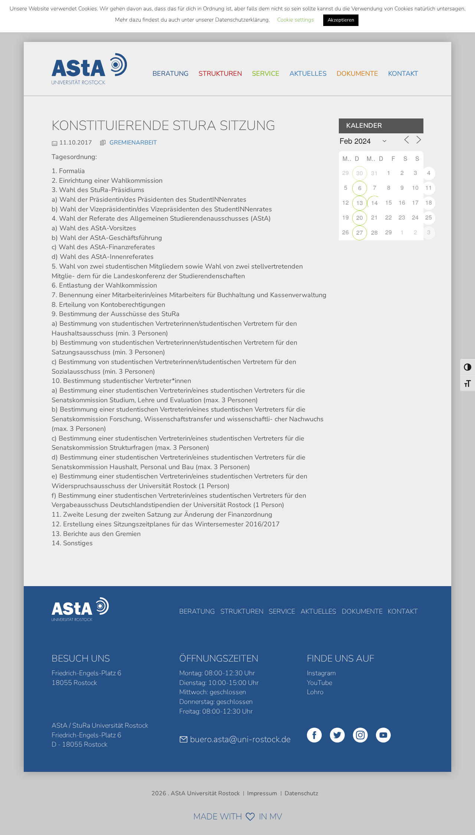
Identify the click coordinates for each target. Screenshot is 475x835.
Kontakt (403, 73)
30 (359, 173)
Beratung (171, 73)
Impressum (262, 793)
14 (374, 202)
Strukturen (220, 73)
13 (359, 202)
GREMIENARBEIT (133, 143)
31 (374, 173)
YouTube (319, 682)
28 (374, 232)
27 (359, 232)
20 (359, 217)
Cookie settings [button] (295, 19)
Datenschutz (301, 793)
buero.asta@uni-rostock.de (240, 739)
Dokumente (357, 73)
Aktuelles (308, 73)
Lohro (315, 692)
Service (265, 73)
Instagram (321, 673)
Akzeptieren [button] (341, 20)
